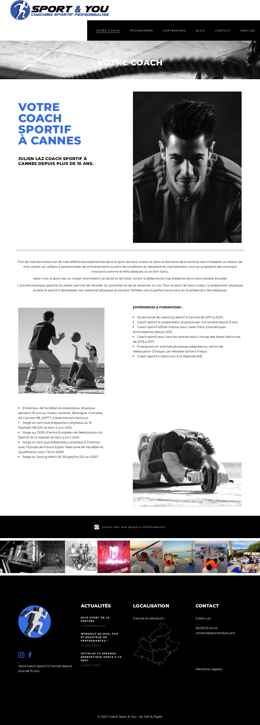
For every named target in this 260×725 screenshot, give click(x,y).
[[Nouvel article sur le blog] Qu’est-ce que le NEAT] (81, 557)
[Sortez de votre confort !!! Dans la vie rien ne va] (178, 557)
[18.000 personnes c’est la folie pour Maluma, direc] (114, 557)
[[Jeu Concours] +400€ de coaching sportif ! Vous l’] (16, 557)
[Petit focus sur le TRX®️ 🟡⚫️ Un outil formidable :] (146, 557)
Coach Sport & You (122, 716)
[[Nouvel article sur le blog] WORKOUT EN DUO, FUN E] (48, 557)
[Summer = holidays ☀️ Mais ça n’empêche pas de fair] (244, 557)
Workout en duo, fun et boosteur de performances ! (99, 637)
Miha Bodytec (133, 271)
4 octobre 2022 (93, 625)
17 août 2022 (91, 645)
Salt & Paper (153, 716)
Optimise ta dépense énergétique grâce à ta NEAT (101, 657)
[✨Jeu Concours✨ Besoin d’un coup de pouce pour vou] (211, 557)
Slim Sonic (160, 271)
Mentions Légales (209, 669)
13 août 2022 (91, 665)
